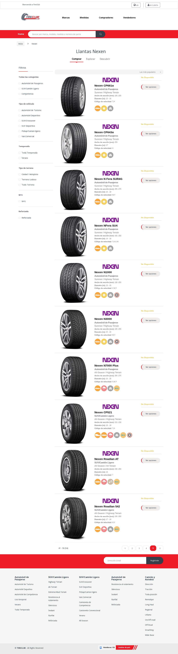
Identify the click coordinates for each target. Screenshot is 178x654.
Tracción (148, 589)
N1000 (108, 272)
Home (19, 34)
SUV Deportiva (28, 125)
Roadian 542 (112, 506)
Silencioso (52, 605)
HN (137, 5)
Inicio (20, 43)
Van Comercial (28, 136)
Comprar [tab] (76, 58)
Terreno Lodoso (29, 179)
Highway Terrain (55, 582)
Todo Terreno (28, 184)
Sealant (51, 610)
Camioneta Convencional (89, 610)
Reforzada (26, 217)
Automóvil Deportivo (31, 115)
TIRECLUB (21, 648)
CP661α (109, 85)
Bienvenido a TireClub (31, 4)
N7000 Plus (111, 365)
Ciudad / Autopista (30, 174)
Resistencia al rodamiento (122, 584)
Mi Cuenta (153, 5)
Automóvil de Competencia (26, 594)
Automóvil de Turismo (31, 110)
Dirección (149, 584)
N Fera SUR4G (113, 179)
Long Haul (149, 604)
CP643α (109, 132)
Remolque (149, 599)
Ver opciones (151, 87)
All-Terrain (52, 587)
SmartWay (149, 630)
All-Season (83, 620)
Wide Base (149, 635)
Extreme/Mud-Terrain (57, 592)
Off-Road (149, 625)
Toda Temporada (29, 152)
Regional (148, 609)
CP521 (108, 412)
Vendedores (129, 17)
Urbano (148, 614)
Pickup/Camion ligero (31, 131)
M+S (24, 201)
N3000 (108, 318)
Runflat (51, 615)
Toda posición (151, 594)
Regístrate (154, 560)
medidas (84, 17)
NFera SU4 (111, 225)
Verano (25, 158)
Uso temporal (20, 599)
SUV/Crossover (28, 120)
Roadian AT (111, 459)
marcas (66, 17)
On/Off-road (150, 620)
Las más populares (148, 72)
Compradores (106, 17)
